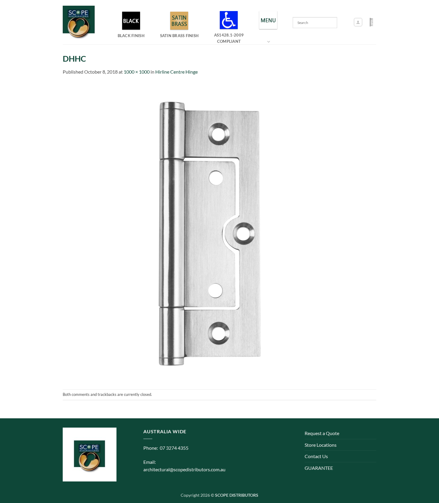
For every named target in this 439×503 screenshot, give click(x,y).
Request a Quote (322, 433)
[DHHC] (212, 232)
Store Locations (321, 445)
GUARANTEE (319, 468)
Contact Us (316, 456)
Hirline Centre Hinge (176, 72)
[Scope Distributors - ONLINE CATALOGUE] (80, 22)
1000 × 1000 (137, 72)
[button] (358, 22)
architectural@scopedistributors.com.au (184, 469)
